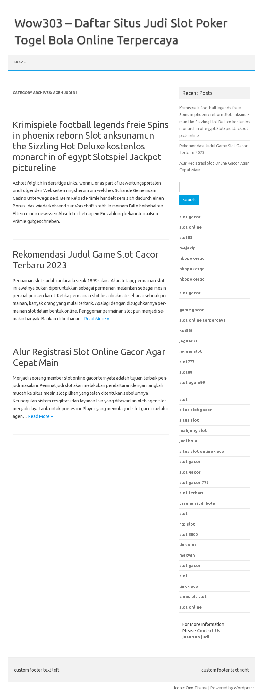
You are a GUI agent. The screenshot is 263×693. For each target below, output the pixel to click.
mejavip (187, 248)
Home (20, 62)
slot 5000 (188, 534)
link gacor (189, 586)
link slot (187, 544)
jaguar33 (188, 341)
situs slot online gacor (202, 451)
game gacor (191, 310)
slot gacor (190, 217)
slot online (190, 227)
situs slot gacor (195, 409)
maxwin (187, 555)
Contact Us (208, 630)
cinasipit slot (193, 596)
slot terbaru (192, 492)
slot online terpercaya (202, 320)
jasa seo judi (195, 636)
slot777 (186, 361)
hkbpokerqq (192, 258)
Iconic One (183, 687)
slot (183, 399)
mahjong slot (193, 430)
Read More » (96, 318)
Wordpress (244, 687)
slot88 (185, 237)
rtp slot (187, 524)
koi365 (186, 330)
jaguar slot (190, 351)
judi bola (188, 440)
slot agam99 (192, 382)
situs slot (189, 420)
